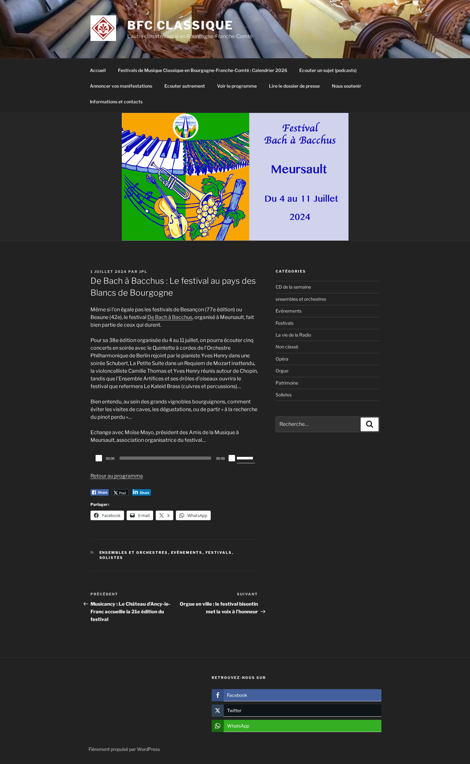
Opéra (282, 359)
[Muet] (232, 458)
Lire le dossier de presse (294, 86)
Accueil (98, 70)
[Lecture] (99, 458)
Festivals (219, 552)
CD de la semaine (293, 287)
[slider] (246, 457)
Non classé (287, 346)
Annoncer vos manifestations (121, 86)
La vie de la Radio (293, 335)
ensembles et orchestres (133, 552)
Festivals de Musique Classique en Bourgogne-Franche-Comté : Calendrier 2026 (202, 70)
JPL (143, 271)
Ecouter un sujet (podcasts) (327, 70)
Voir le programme (237, 86)
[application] (174, 458)
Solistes (111, 557)
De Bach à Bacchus (169, 317)
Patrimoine (287, 383)
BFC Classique (180, 25)
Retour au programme (116, 476)
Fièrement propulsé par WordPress (124, 749)
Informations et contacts (116, 101)
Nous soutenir (346, 86)
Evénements (187, 552)
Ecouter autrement (184, 86)
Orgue (282, 370)
